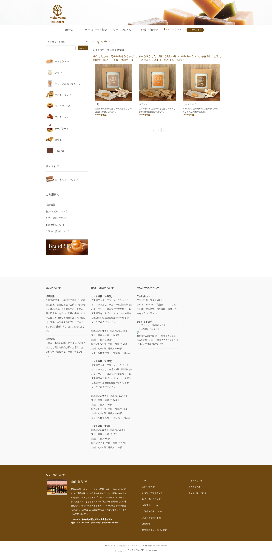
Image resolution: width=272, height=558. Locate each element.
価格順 (110, 49)
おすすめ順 (98, 49)
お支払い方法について (152, 493)
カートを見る (194, 486)
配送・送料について (56, 218)
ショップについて (124, 29)
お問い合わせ (149, 29)
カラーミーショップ (112, 546)
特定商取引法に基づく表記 (154, 530)
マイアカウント (173, 29)
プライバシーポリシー (198, 493)
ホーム (69, 29)
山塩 (97, 104)
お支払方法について (56, 211)
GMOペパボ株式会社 (145, 546)
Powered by (120, 551)
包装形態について (55, 224)
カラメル (143, 104)
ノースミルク (190, 104)
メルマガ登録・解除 (151, 518)
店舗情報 (50, 204)
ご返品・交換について (57, 231)
